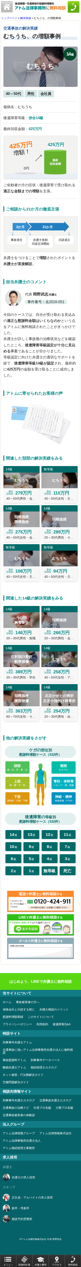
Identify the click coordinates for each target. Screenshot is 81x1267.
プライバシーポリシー (17, 1024)
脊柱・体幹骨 (64, 782)
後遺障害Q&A (62, 1024)
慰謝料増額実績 (13, 1017)
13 (31, 834)
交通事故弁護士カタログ (55, 1100)
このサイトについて (41, 1017)
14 (13, 834)
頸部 (63, 767)
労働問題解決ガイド (16, 1082)
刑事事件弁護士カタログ (19, 1100)
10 (13, 846)
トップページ (9, 18)
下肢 (17, 798)
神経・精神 (63, 798)
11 (67, 834)
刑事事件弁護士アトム (17, 1042)
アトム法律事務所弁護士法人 (22, 1140)
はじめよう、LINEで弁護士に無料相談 (40, 981)
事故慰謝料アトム (14, 1060)
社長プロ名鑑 (42, 1107)
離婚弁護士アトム (14, 1067)
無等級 (49, 871)
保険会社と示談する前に (19, 1009)
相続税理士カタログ (44, 1067)
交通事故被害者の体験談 (19, 1115)
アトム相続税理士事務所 (19, 1148)
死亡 (67, 871)
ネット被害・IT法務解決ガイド (23, 1075)
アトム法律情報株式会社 (55, 1133)
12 (49, 834)
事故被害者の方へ (27, 1002)
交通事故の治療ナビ (16, 1107)
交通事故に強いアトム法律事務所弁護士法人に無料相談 (38, 1051)
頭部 (17, 767)
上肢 (17, 782)
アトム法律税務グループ (19, 1133)
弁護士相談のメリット (54, 1009)
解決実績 (25, 18)
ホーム (7, 1002)
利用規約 (42, 1024)
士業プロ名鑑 (64, 1107)
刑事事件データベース (45, 1060)
